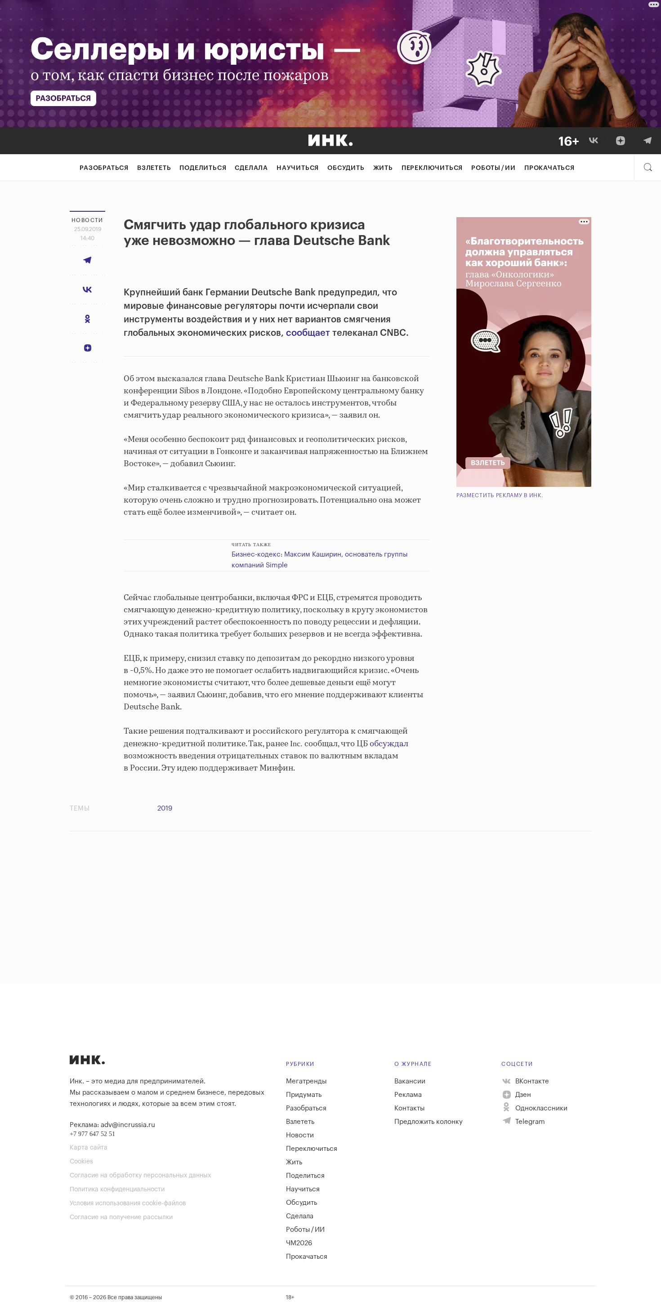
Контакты (409, 1108)
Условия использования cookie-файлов (128, 1203)
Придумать (304, 1095)
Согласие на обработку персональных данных (140, 1175)
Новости (300, 1135)
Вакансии (409, 1081)
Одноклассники (540, 1108)
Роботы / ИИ (493, 168)
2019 (164, 808)
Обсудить (345, 168)
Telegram (529, 1121)
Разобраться (104, 168)
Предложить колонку (428, 1121)
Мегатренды (306, 1081)
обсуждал (389, 744)
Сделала (251, 168)
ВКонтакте (531, 1081)
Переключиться (432, 168)
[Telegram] (647, 140)
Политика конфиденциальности (117, 1189)
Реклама (408, 1095)
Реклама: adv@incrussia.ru (112, 1125)
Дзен (522, 1095)
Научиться (298, 168)
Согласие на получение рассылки (121, 1217)
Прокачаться (549, 168)
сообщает (308, 333)
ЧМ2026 (299, 1243)
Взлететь (154, 168)
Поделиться (202, 168)
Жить (383, 168)
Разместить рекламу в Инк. (499, 495)
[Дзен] (620, 140)
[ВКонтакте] (593, 140)
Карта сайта (88, 1148)
